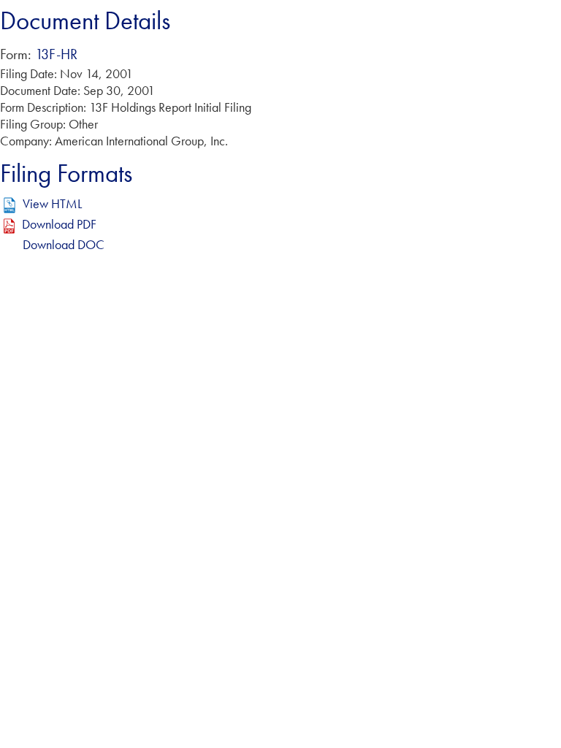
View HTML (52, 203)
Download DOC (63, 244)
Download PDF (59, 223)
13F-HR (56, 54)
